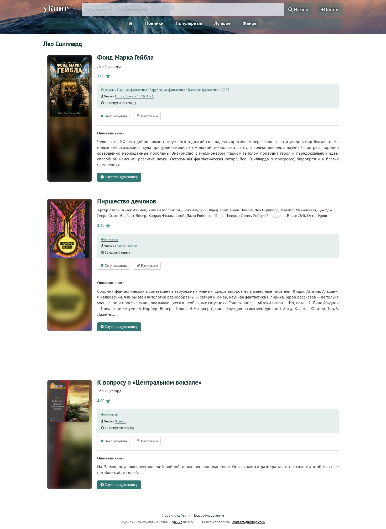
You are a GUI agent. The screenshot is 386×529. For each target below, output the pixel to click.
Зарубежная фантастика (167, 90)
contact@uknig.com (248, 522)
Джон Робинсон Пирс (204, 215)
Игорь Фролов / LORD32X (134, 96)
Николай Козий (126, 246)
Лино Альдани (194, 210)
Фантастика (109, 239)
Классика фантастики (203, 90)
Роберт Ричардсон (269, 215)
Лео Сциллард (109, 66)
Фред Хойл (218, 210)
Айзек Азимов (134, 210)
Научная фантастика (132, 90)
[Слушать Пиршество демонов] (69, 229)
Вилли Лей (296, 215)
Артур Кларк (108, 210)
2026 (225, 90)
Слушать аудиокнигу (121, 177)
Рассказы (107, 90)
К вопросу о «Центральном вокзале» (149, 382)
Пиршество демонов (126, 201)
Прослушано (149, 116)
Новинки (154, 23)
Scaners (120, 421)
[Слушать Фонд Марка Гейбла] (69, 87)
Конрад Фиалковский (166, 215)
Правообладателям (208, 515)
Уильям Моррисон (164, 210)
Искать (301, 9)
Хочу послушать (115, 116)
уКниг (55, 8)
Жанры (250, 23)
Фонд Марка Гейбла (125, 57)
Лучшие (222, 23)
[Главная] (131, 23)
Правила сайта (174, 515)
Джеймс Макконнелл (298, 210)
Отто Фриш (317, 215)
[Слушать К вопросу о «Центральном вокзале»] (69, 402)
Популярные (189, 23)
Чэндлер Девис (238, 215)
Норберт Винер (132, 215)
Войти (332, 9)
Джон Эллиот (241, 210)
